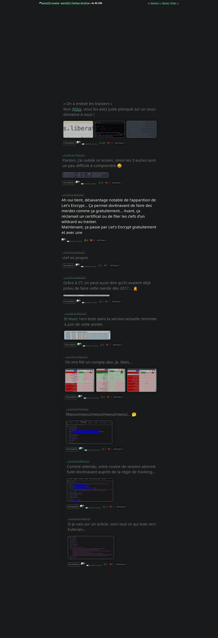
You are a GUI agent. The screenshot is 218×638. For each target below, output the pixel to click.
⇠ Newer (165, 3)
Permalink (69, 143)
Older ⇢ (174, 3)
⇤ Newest (153, 3)
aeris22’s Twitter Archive (75, 3)
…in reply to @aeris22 (73, 155)
